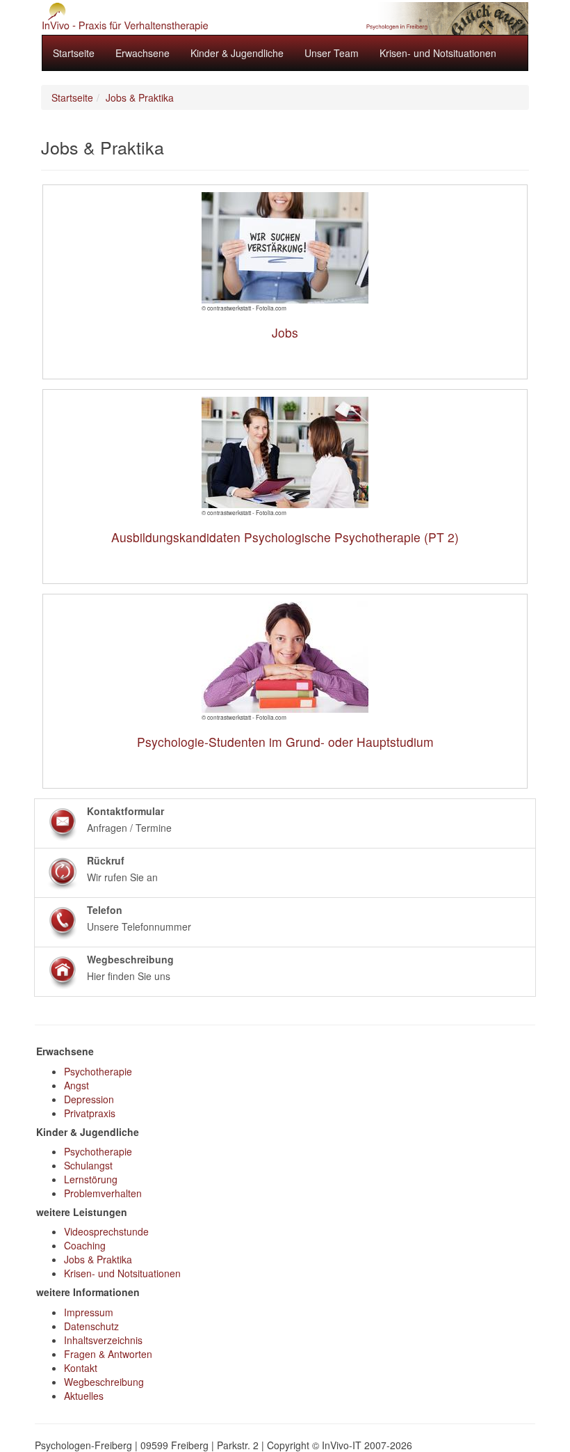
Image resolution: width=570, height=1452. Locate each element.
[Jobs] (285, 247)
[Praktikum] (285, 657)
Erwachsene (142, 53)
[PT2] (285, 452)
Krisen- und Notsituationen (438, 53)
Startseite (74, 53)
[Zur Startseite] (285, 18)
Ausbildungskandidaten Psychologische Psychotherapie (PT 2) (285, 537)
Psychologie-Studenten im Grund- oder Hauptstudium (285, 741)
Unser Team (331, 53)
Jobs (285, 332)
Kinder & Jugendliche (237, 53)
